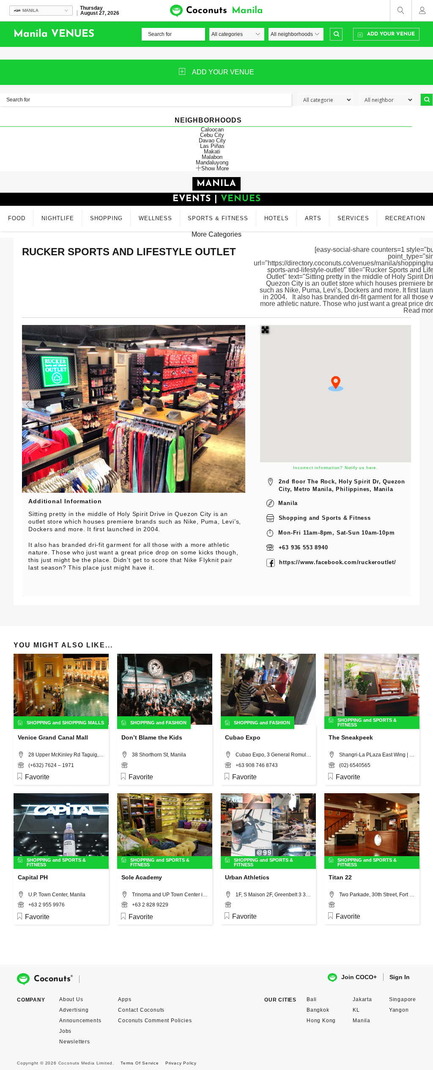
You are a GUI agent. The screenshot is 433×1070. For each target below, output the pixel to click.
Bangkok (318, 1010)
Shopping (293, 518)
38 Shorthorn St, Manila (159, 755)
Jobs (65, 1031)
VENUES (241, 198)
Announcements (80, 1021)
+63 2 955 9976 (46, 905)
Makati (212, 151)
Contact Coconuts (141, 1010)
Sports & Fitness (346, 518)
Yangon (399, 1010)
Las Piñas (212, 146)
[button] (335, 383)
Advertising (74, 1010)
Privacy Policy (181, 1063)
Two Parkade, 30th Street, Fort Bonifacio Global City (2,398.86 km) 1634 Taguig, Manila (377, 895)
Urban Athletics (247, 877)
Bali (312, 999)
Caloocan (212, 129)
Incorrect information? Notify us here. (335, 467)
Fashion (176, 722)
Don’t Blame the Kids (151, 737)
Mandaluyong (212, 162)
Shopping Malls (83, 722)
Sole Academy (141, 877)
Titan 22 (340, 877)
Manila (288, 503)
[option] (134, 409)
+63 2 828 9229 (150, 905)
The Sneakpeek (351, 737)
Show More (215, 168)
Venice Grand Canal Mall (53, 737)
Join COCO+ (359, 977)
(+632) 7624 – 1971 (51, 765)
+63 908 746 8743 (257, 765)
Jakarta (362, 999)
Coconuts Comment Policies (155, 1021)
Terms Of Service (140, 1063)
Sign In (399, 977)
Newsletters (74, 1042)
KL (356, 1010)
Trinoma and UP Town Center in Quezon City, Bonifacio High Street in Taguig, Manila (170, 895)
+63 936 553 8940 (303, 547)
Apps (124, 999)
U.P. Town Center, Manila (56, 895)
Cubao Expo (242, 737)
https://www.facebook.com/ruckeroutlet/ (337, 562)
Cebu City (212, 135)
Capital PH (33, 877)
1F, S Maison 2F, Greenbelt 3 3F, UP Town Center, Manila (274, 895)
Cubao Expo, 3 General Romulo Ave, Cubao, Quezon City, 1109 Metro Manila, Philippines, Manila (274, 755)
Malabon (212, 157)
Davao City (212, 140)
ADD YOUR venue (223, 72)
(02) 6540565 (354, 765)
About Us (71, 999)
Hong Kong (321, 1021)
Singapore (402, 999)
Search (336, 34)
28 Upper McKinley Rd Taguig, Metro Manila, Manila (66, 755)
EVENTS (192, 198)
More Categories (216, 234)
